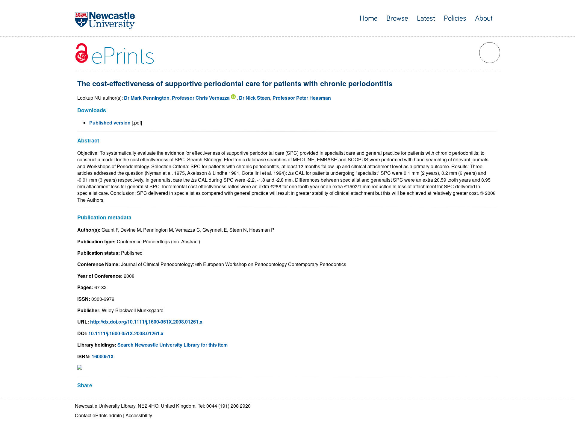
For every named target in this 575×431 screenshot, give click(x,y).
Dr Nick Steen (254, 97)
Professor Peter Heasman (302, 97)
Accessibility (138, 415)
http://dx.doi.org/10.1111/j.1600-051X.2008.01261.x (146, 321)
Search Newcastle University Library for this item (172, 344)
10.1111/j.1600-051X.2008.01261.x (126, 333)
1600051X (103, 356)
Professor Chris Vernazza (201, 97)
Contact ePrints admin (98, 415)
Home (369, 18)
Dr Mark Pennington (147, 97)
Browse (397, 18)
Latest (426, 18)
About (484, 18)
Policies (455, 18)
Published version (110, 122)
